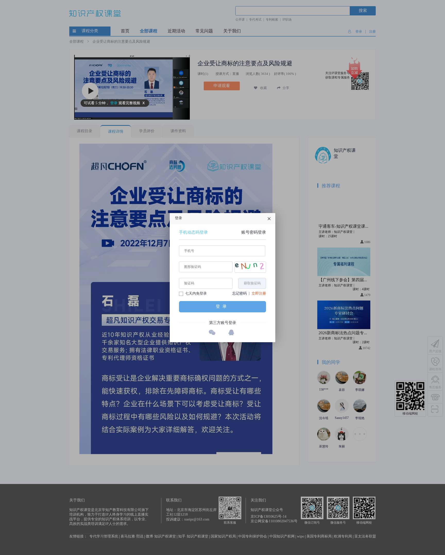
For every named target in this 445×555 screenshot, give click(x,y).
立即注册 (259, 294)
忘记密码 (239, 294)
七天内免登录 (196, 294)
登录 (222, 306)
